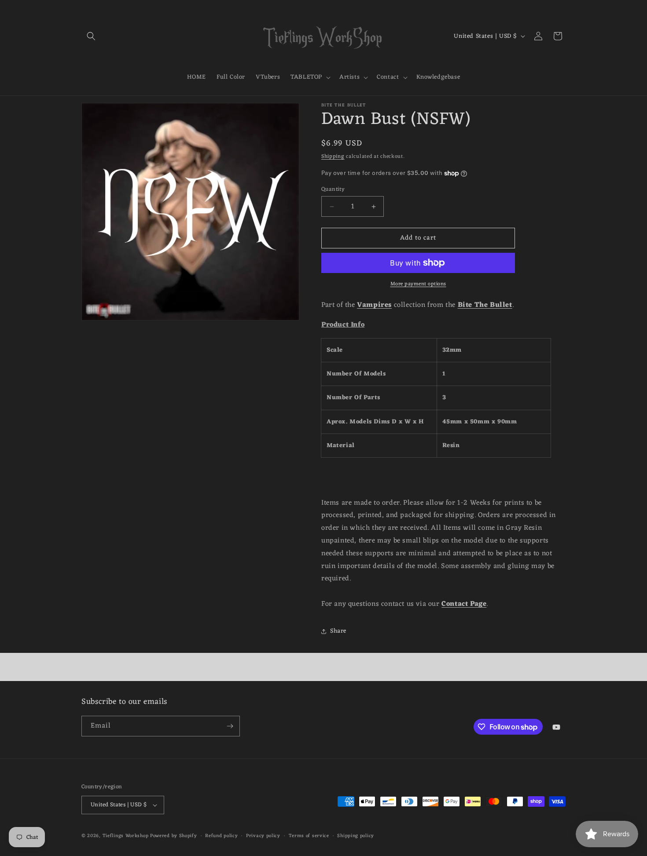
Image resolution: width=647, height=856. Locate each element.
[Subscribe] (229, 726)
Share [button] (338, 631)
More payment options (418, 284)
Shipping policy (355, 836)
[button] (91, 36)
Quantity (333, 189)
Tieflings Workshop (126, 835)
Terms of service (309, 836)
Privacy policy (263, 836)
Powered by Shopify (173, 835)
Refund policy (221, 836)
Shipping (333, 156)
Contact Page (463, 604)
